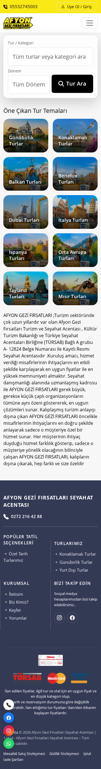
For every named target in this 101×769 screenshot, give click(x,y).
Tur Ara (76, 83)
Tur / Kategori (21, 42)
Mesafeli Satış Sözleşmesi (24, 753)
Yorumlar (17, 618)
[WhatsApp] (8, 743)
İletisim (15, 594)
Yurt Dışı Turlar (73, 570)
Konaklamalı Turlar (77, 554)
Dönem (14, 71)
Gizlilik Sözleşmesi (64, 753)
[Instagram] (8, 730)
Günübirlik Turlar (75, 562)
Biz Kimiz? (18, 602)
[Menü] (90, 23)
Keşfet (14, 610)
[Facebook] (8, 717)
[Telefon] (8, 704)
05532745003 (23, 6)
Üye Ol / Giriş (79, 6)
